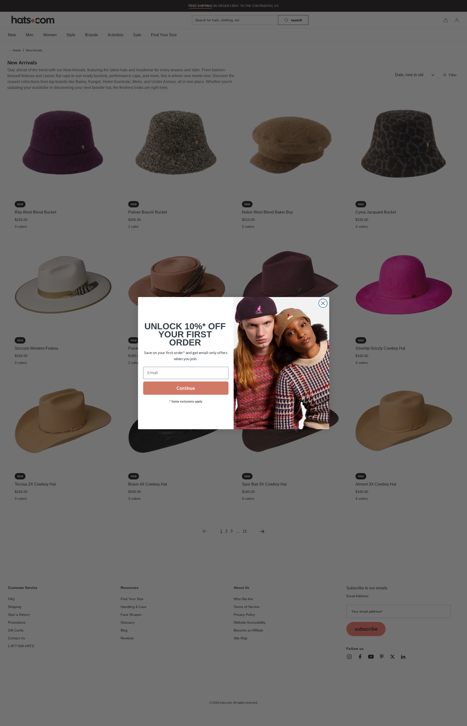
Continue (186, 388)
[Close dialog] (323, 303)
